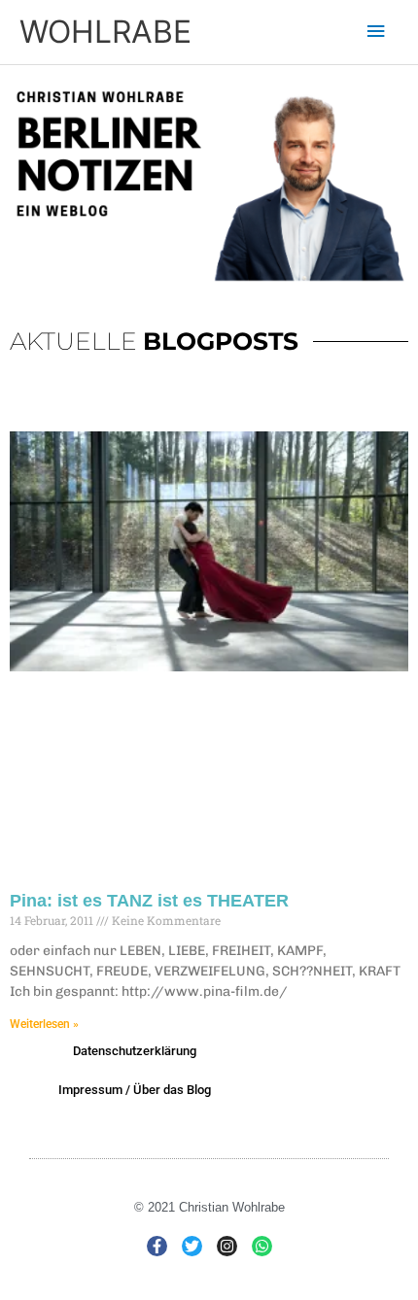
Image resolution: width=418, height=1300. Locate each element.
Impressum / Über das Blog (134, 1089)
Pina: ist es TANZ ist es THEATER (149, 900)
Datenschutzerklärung (134, 1050)
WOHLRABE (105, 32)
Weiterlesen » (44, 1024)
